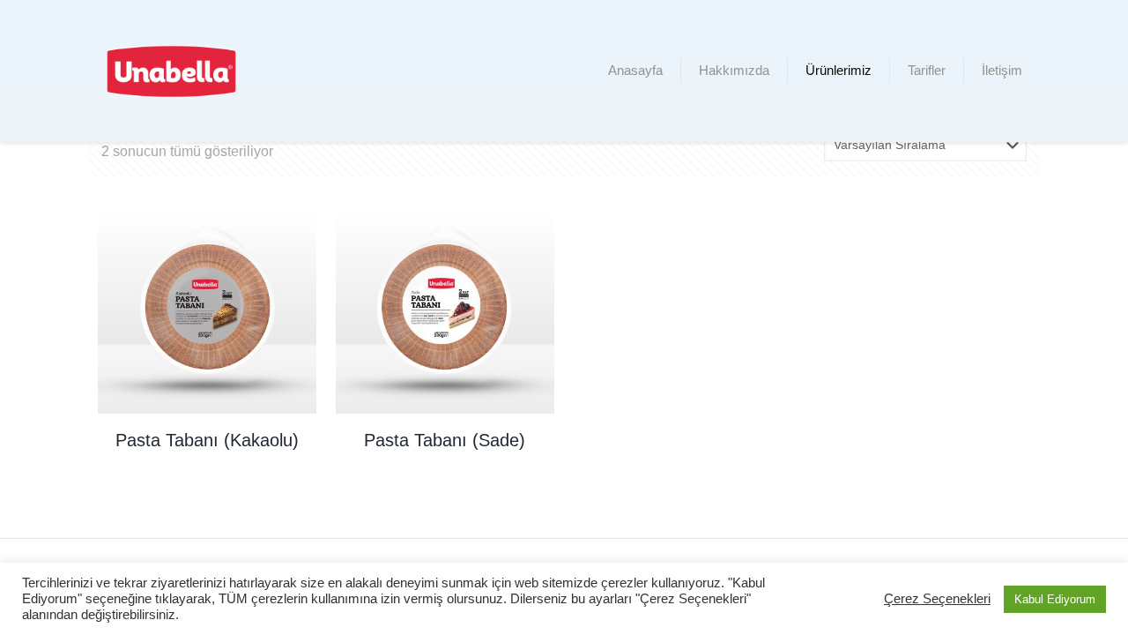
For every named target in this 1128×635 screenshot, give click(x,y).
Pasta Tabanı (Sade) (444, 440)
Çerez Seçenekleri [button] (937, 599)
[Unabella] (171, 70)
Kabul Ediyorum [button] (1054, 599)
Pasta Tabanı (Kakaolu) (207, 440)
